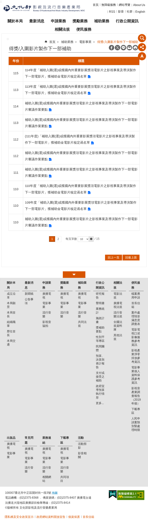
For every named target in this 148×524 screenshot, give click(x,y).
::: (8, 38)
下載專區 (135, 411)
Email (129, 47)
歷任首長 (11, 333)
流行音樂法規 (118, 314)
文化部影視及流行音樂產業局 (44, 8)
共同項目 (64, 478)
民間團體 (100, 348)
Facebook (111, 47)
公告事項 (29, 301)
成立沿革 (11, 295)
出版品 (11, 437)
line (123, 47)
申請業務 (58, 21)
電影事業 (85, 42)
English (140, 11)
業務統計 (100, 310)
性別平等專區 (100, 338)
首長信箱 (135, 305)
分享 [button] (142, 47)
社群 (129, 11)
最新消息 (36, 21)
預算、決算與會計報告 (100, 361)
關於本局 (15, 21)
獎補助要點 (100, 329)
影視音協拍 (46, 323)
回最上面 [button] (131, 257)
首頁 (96, 4)
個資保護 (74, 516)
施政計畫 (100, 320)
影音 (121, 11)
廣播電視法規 (118, 305)
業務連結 (46, 440)
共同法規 (82, 323)
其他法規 (118, 337)
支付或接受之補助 (100, 376)
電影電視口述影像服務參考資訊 (135, 337)
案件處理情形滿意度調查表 (135, 318)
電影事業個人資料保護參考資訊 (135, 375)
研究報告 (100, 295)
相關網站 (46, 478)
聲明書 (100, 303)
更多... (100, 403)
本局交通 (11, 342)
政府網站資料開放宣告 (50, 516)
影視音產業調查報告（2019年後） (136, 396)
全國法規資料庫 (118, 325)
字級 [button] (142, 56)
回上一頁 (113, 257)
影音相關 (82, 455)
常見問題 (29, 440)
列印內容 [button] (135, 47)
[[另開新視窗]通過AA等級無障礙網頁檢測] (130, 495)
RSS (112, 11)
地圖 (55, 492)
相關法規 (62, 29)
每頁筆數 (71, 238)
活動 (81, 437)
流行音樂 (46, 314)
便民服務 (84, 29)
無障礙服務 (108, 4)
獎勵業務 (80, 21)
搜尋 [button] (142, 38)
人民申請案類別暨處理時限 (135, 424)
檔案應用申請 (135, 295)
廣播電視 (46, 295)
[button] (91, 239)
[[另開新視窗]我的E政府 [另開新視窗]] (113, 494)
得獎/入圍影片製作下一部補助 (117, 42)
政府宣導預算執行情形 (100, 392)
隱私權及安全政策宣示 (19, 516)
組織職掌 (11, 323)
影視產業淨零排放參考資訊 (135, 356)
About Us (139, 5)
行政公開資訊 (127, 21)
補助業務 (101, 21)
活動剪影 (82, 445)
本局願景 (11, 305)
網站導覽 (124, 4)
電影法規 (118, 295)
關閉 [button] (74, 274)
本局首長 (11, 314)
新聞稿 (29, 293)
